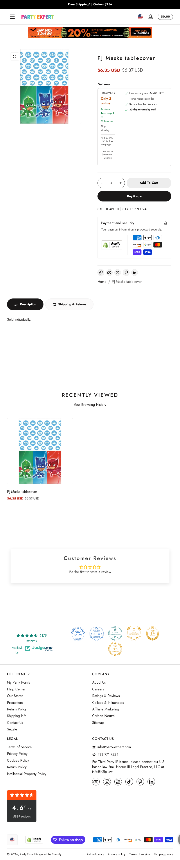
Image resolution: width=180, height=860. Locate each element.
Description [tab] (28, 304)
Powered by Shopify (48, 854)
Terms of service (139, 854)
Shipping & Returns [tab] (72, 304)
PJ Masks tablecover (127, 281)
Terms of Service (19, 747)
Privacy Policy (17, 753)
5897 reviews (22, 816)
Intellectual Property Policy (26, 774)
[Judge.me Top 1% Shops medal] (153, 633)
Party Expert (27, 854)
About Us (99, 682)
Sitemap (98, 722)
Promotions (15, 702)
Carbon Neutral (103, 716)
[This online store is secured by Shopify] (111, 244)
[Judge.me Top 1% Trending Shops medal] (115, 649)
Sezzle (12, 729)
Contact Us (15, 722)
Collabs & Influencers (108, 702)
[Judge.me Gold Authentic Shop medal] (134, 633)
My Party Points (18, 682)
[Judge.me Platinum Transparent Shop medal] (115, 633)
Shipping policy (163, 854)
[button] (140, 17)
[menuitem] (47, 682)
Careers (98, 689)
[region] (90, 4)
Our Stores (15, 695)
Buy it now (134, 196)
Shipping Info (17, 716)
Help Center (16, 689)
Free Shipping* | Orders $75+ (90, 4)
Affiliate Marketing (105, 709)
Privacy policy (116, 854)
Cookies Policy (18, 760)
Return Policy (17, 709)
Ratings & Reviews (106, 695)
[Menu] (12, 16)
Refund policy (95, 854)
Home (101, 281)
